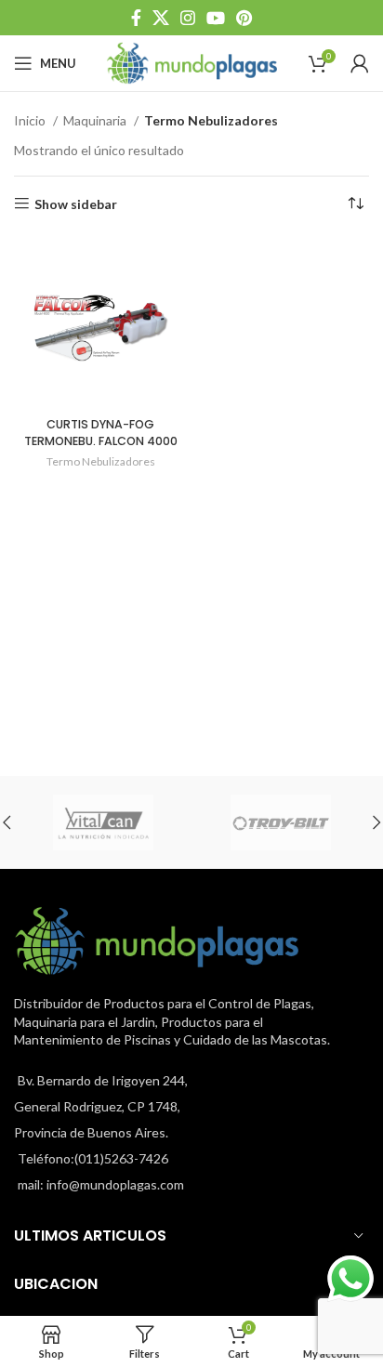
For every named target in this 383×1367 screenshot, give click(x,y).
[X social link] (161, 18)
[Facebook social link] (136, 18)
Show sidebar (75, 203)
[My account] (359, 63)
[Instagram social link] (188, 18)
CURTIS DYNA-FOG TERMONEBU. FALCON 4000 (101, 432)
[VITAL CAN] (103, 822)
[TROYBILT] (280, 822)
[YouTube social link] (216, 18)
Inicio (31, 120)
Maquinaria (96, 120)
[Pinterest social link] (244, 18)
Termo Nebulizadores (100, 461)
